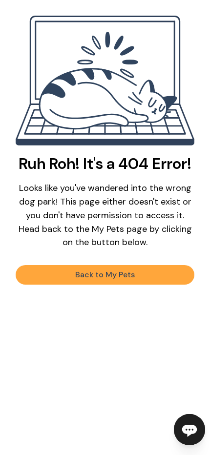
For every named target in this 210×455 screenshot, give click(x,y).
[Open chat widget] (189, 429)
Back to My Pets (105, 274)
